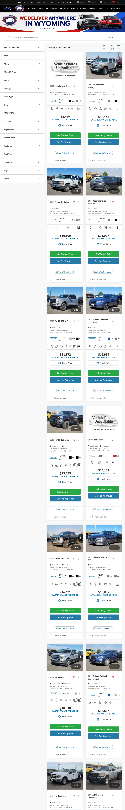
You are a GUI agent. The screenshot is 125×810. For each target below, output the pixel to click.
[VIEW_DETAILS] (65, 65)
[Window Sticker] (79, 346)
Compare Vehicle (61, 160)
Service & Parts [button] (78, 8)
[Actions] (79, 86)
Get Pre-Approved (65, 142)
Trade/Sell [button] (51, 8)
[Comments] (79, 108)
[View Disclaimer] (72, 108)
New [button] (34, 8)
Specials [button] (64, 8)
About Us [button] (103, 8)
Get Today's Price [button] (65, 135)
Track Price (67, 125)
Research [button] (115, 8)
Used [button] (40, 8)
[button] (119, 65)
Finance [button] (93, 8)
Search (110, 37)
